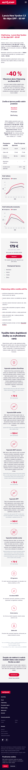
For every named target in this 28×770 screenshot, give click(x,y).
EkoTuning (14, 115)
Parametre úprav (5, 705)
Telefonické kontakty (5, 735)
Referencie (3, 710)
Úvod (2, 700)
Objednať (14, 256)
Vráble (2, 722)
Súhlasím (5, 766)
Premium (14, 112)
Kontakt (3, 713)
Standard (14, 108)
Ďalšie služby (4, 707)
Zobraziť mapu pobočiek (14, 678)
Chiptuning (4, 702)
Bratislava (3, 720)
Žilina (16, 722)
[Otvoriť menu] (25, 2)
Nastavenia (12, 766)
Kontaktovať (14, 674)
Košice (16, 720)
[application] (14, 190)
